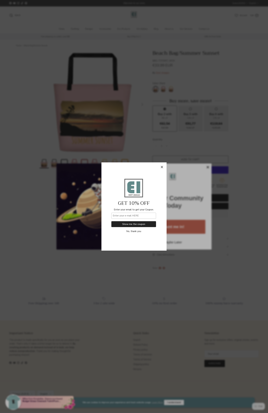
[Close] (162, 167)
